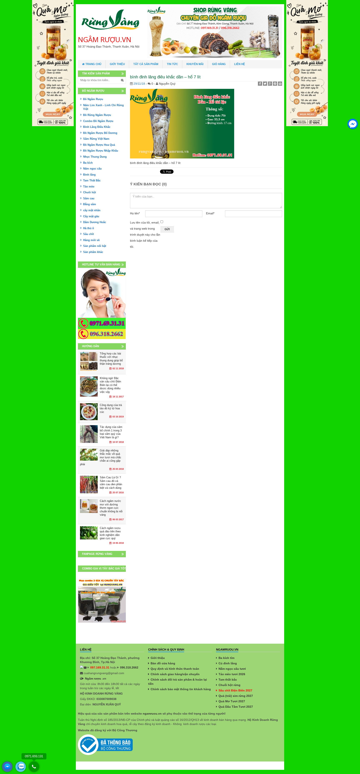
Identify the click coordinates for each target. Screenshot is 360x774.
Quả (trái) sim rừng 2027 (236, 695)
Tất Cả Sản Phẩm (145, 64)
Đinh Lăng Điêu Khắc (96, 126)
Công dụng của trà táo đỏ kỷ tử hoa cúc (111, 408)
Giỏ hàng (219, 64)
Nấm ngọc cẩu (92, 168)
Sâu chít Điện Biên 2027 (235, 690)
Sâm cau (88, 198)
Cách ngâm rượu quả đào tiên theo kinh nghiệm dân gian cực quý (110, 533)
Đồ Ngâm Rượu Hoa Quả (99, 144)
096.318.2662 (129, 667)
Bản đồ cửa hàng (163, 663)
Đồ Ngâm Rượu (93, 99)
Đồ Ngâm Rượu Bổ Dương (100, 132)
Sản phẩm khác (93, 252)
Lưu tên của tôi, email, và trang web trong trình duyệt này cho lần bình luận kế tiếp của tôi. (145, 234)
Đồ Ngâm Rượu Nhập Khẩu (100, 150)
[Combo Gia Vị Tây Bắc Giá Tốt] (102, 600)
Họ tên (135, 213)
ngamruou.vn (152, 713)
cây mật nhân (91, 210)
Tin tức (172, 64)
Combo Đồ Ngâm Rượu (98, 121)
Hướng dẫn (90, 346)
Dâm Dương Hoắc (94, 222)
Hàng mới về (91, 240)
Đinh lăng (89, 174)
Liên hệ (239, 64)
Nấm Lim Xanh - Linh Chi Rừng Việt (103, 107)
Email (210, 213)
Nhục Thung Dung (95, 156)
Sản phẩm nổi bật (94, 246)
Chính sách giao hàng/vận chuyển (175, 674)
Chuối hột (89, 192)
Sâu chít (88, 234)
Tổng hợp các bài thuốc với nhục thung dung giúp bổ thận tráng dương (111, 359)
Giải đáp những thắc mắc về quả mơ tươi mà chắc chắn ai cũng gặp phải (100, 457)
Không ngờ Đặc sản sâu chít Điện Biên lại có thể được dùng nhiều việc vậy (110, 385)
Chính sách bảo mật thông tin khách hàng (181, 689)
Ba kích (88, 162)
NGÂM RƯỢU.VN (104, 39)
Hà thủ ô (88, 228)
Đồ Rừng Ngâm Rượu (97, 115)
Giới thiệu (117, 64)
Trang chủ (93, 64)
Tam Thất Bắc (92, 180)
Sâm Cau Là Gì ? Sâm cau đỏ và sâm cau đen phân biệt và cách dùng (111, 482)
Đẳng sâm (89, 204)
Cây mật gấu (91, 216)
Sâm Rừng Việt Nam (96, 138)
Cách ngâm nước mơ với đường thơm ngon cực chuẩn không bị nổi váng (111, 507)
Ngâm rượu (93, 678)
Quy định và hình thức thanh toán (175, 668)
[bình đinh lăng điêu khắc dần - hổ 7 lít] (182, 123)
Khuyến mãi (195, 64)
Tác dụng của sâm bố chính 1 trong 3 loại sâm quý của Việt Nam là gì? (111, 432)
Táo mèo (88, 186)
